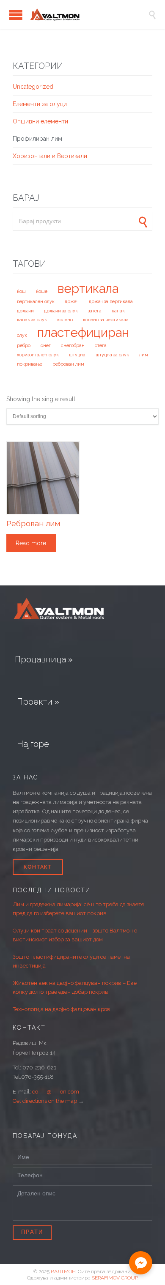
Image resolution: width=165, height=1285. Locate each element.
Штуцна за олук (112, 354)
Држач (72, 301)
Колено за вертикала (106, 319)
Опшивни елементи (40, 121)
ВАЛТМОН (63, 1271)
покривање (29, 363)
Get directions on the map (45, 1101)
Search (142, 221)
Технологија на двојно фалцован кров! (62, 1009)
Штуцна (77, 354)
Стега (101, 345)
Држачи (25, 310)
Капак (118, 310)
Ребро (23, 345)
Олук (22, 335)
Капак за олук (32, 319)
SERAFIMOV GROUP (115, 1278)
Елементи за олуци (40, 104)
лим (143, 354)
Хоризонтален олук (38, 354)
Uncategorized (33, 86)
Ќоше (41, 291)
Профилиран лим (37, 138)
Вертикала (88, 288)
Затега (95, 310)
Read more (31, 543)
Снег (46, 345)
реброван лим (68, 363)
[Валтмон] (89, 14)
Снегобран (73, 345)
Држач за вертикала (111, 301)
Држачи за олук (61, 310)
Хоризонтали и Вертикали (50, 156)
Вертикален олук (36, 301)
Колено (65, 319)
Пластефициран (83, 332)
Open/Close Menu (16, 14)
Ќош (21, 291)
